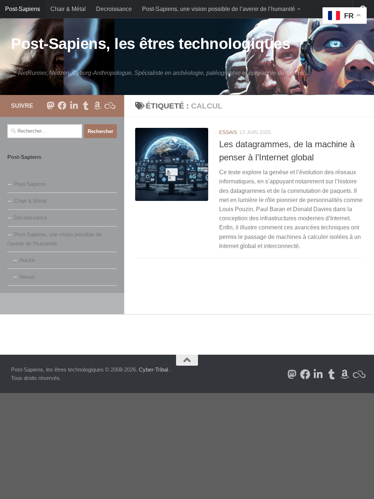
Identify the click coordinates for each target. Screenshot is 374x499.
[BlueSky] (108, 105)
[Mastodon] (50, 105)
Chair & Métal (68, 9)
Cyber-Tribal (153, 369)
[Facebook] (62, 105)
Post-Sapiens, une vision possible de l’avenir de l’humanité (218, 9)
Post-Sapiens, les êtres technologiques (150, 43)
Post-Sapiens (22, 9)
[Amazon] (97, 105)
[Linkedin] (73, 105)
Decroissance (114, 9)
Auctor (27, 260)
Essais (228, 132)
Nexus (27, 277)
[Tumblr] (85, 105)
